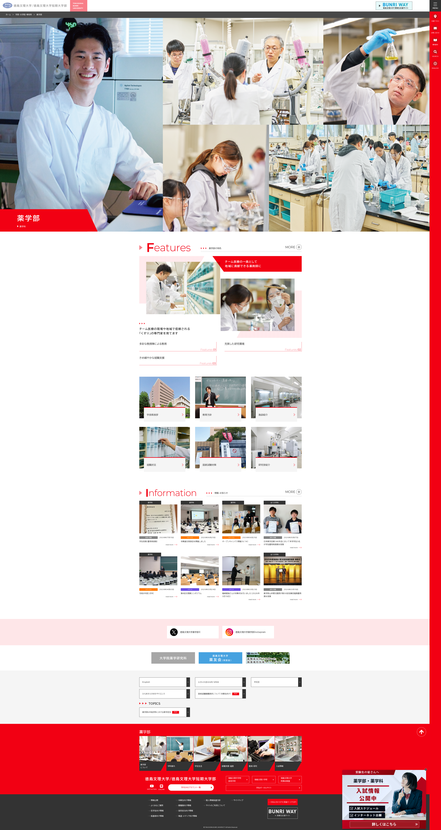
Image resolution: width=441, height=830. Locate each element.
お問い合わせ (435, 32)
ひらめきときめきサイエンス (153, 694)
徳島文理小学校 (260, 779)
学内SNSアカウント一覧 (191, 787)
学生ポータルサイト (263, 788)
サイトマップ (238, 800)
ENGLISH (435, 68)
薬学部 (39, 15)
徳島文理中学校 (234, 779)
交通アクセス (435, 21)
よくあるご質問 (157, 805)
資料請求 (435, 44)
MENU (435, 8)
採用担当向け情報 (185, 811)
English (146, 682)
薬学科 (23, 226)
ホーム (8, 15)
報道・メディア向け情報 (187, 816)
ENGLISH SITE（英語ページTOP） (283, 802)
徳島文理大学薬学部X (190, 632)
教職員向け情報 (184, 805)
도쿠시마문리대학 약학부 (208, 682)
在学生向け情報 (157, 811)
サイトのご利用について (215, 805)
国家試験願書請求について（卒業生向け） (214, 694)
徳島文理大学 (286, 779)
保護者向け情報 (157, 816)
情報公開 (154, 800)
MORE (290, 247)
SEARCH (435, 56)
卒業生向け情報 (184, 800)
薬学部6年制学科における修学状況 (156, 712)
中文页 (257, 682)
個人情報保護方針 (213, 800)
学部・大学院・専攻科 (23, 15)
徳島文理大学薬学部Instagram (251, 632)
